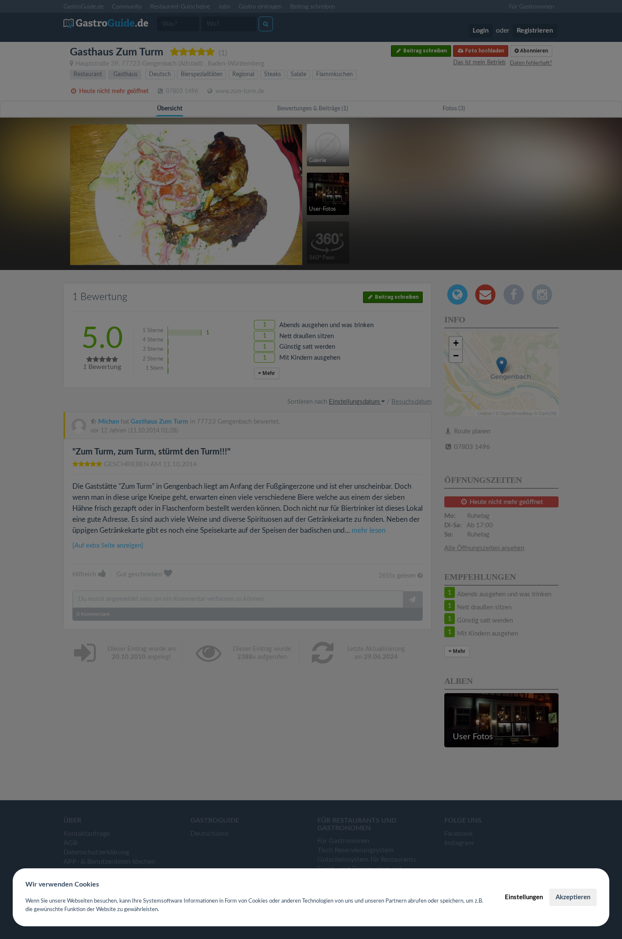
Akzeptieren (573, 897)
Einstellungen (524, 897)
